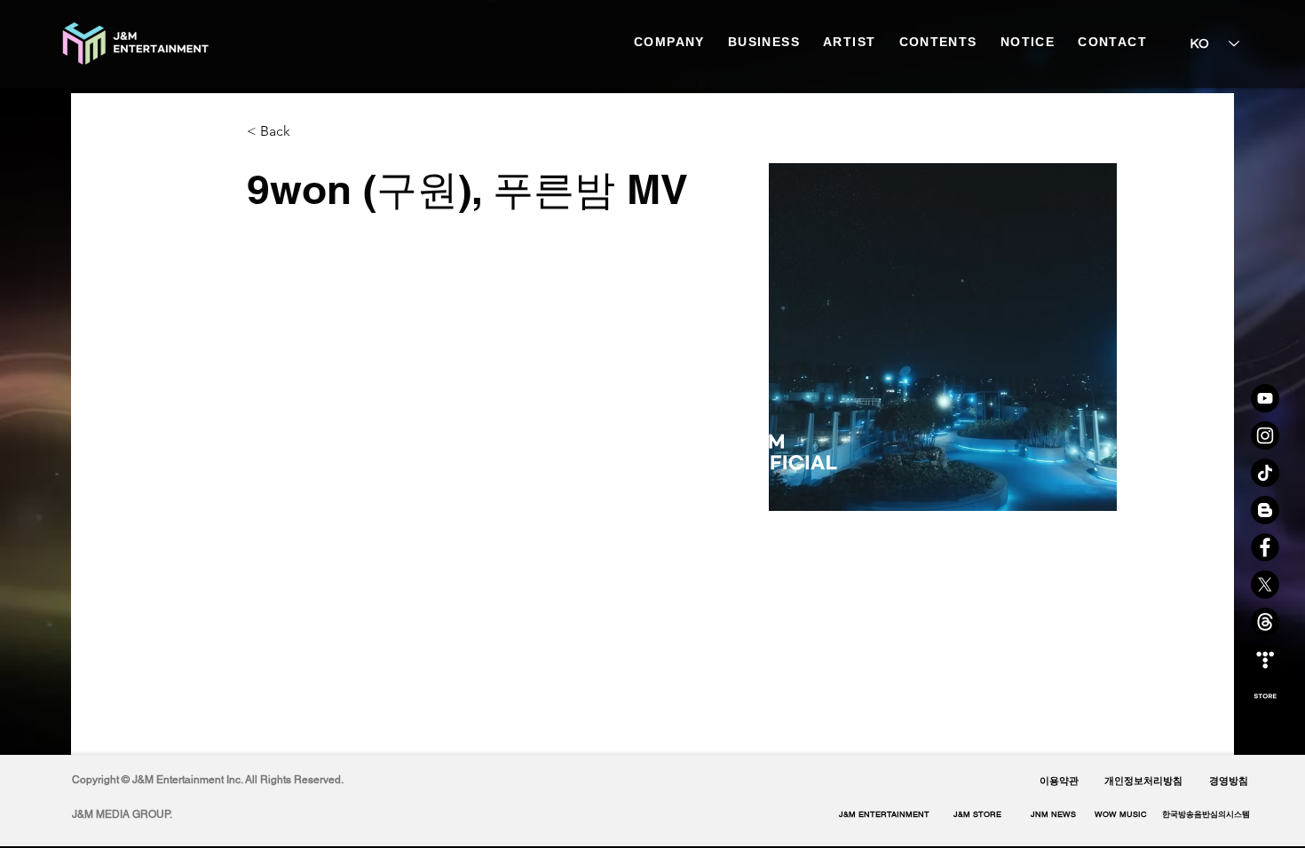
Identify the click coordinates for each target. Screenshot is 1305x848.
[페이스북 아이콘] (1265, 547)
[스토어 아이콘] (1265, 696)
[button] (1205, 814)
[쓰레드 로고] (1265, 622)
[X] (1265, 584)
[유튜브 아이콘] (1265, 398)
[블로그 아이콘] (1265, 510)
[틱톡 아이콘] (1265, 473)
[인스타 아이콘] (1265, 435)
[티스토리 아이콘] (1265, 659)
